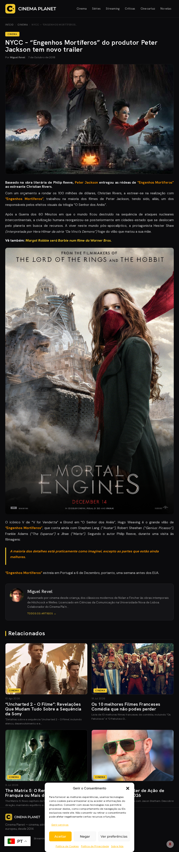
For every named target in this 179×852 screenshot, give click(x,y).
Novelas (165, 8)
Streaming (113, 8)
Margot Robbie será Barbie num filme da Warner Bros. (69, 240)
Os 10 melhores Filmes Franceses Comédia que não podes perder (125, 706)
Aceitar (60, 836)
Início (9, 24)
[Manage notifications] (170, 844)
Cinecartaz (148, 8)
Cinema (82, 8)
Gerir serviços (60, 824)
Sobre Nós (117, 846)
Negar (85, 836)
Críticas (130, 8)
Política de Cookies (67, 846)
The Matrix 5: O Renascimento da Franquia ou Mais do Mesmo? (39, 793)
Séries (96, 8)
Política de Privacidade (95, 846)
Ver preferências (114, 836)
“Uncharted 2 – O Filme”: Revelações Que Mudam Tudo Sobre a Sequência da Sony (43, 709)
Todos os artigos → (41, 613)
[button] (128, 788)
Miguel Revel (17, 57)
